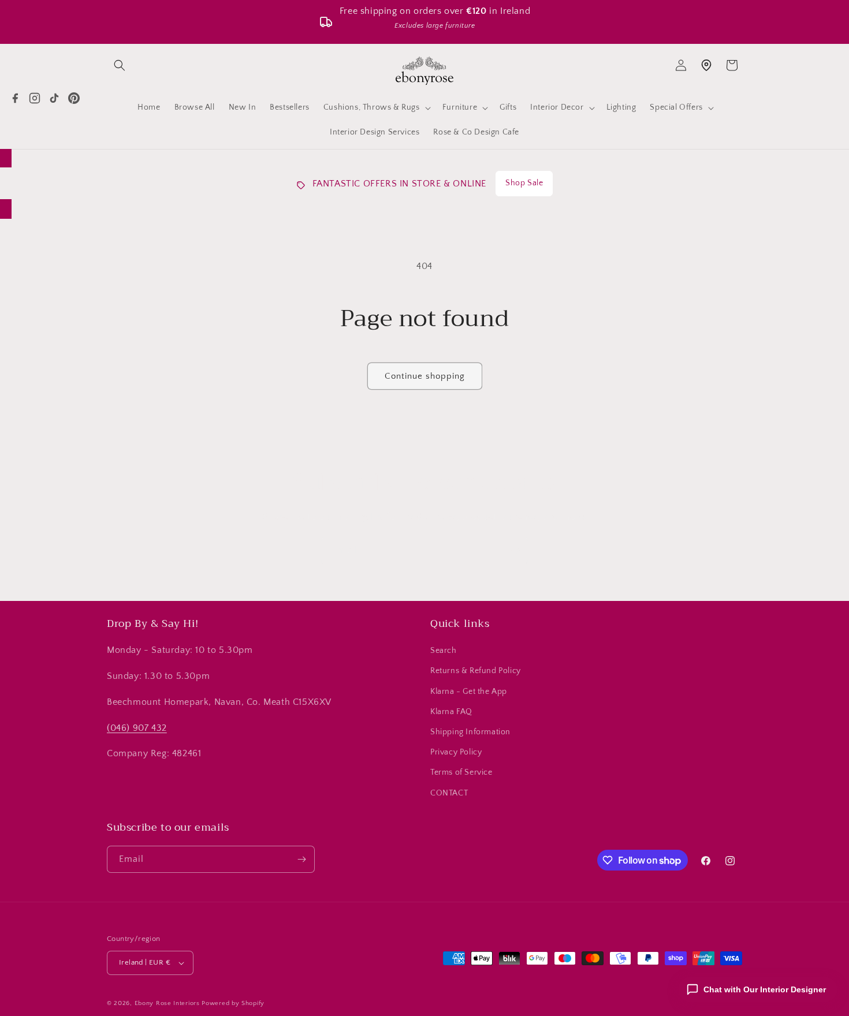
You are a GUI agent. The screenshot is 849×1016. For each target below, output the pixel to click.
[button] (119, 65)
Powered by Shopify (233, 1003)
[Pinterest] (74, 98)
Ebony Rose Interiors (167, 1003)
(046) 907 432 (137, 728)
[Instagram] (34, 98)
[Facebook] (15, 98)
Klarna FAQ (451, 711)
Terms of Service (461, 772)
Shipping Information (470, 732)
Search (443, 650)
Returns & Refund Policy (475, 670)
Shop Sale (524, 183)
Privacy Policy (456, 752)
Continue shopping (425, 376)
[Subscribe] (515, 550)
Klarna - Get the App (468, 691)
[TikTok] (54, 98)
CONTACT (449, 793)
